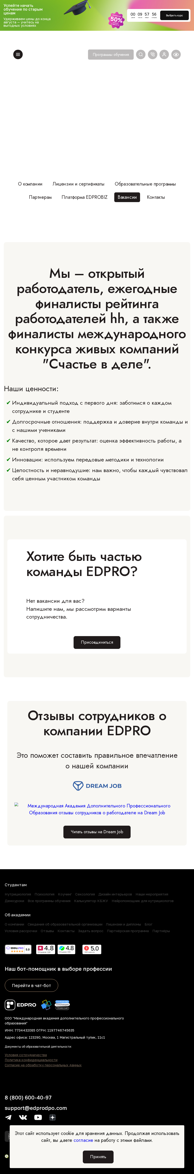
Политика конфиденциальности (31, 1060)
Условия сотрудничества (26, 1055)
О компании (30, 184)
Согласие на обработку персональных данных (43, 1065)
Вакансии (127, 197)
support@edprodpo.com (36, 1108)
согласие (83, 1140)
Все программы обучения (49, 901)
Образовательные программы (145, 184)
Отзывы (47, 931)
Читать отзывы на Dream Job (97, 832)
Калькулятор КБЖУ (91, 901)
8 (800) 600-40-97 (28, 1097)
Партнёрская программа (128, 931)
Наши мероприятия (152, 894)
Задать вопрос (90, 931)
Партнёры (161, 931)
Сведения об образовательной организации (65, 924)
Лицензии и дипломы (123, 924)
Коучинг (65, 894)
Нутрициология (18, 894)
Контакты (156, 197)
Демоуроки (14, 901)
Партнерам (40, 197)
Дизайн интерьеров (115, 894)
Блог (148, 924)
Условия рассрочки (21, 931)
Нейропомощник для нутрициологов (143, 901)
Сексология (85, 894)
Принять (98, 1157)
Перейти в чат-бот (31, 985)
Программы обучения (111, 54)
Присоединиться (97, 642)
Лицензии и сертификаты (79, 184)
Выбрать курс (174, 15)
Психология (44, 894)
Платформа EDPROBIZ (84, 197)
